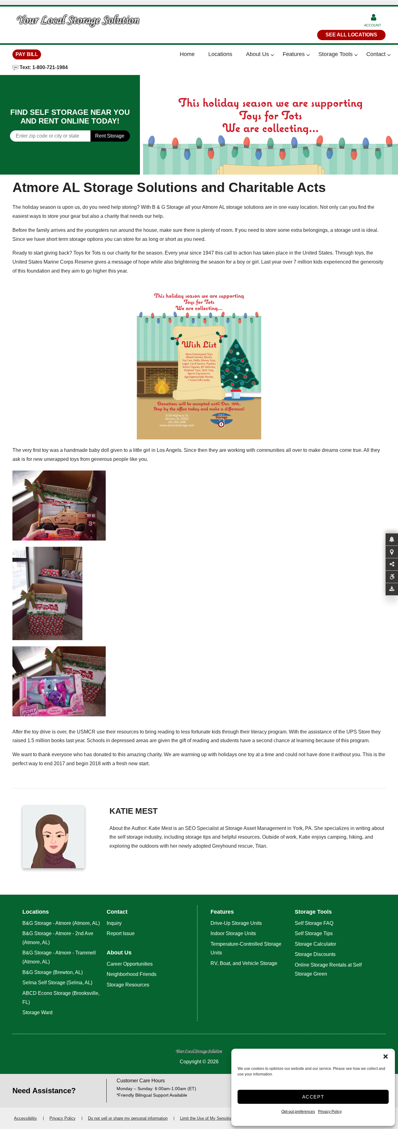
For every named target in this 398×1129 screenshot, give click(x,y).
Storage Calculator (315, 944)
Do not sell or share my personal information (128, 1118)
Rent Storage (109, 135)
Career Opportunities (130, 964)
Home (187, 54)
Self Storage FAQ (314, 923)
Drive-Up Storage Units (236, 923)
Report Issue (121, 933)
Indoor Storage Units (233, 933)
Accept (313, 1096)
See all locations (351, 34)
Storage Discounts (315, 954)
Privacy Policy (330, 1111)
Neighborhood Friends (131, 974)
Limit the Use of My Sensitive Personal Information (226, 1118)
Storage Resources (128, 984)
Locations (220, 54)
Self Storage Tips (314, 933)
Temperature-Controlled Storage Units (246, 948)
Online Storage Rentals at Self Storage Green (328, 969)
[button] (385, 1056)
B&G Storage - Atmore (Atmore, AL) (61, 923)
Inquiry (114, 923)
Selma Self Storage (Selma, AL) (57, 982)
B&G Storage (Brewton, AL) (52, 972)
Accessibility (25, 1118)
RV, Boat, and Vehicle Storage (245, 963)
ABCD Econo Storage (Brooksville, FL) (61, 998)
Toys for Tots (87, 252)
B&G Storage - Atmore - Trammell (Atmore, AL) (59, 957)
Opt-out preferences (298, 1111)
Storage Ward (37, 1012)
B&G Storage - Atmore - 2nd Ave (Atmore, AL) (57, 938)
